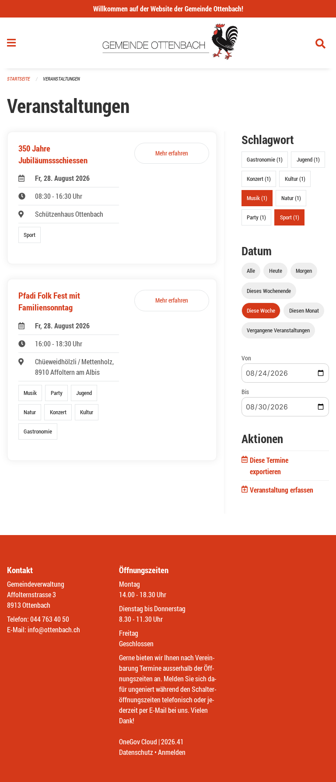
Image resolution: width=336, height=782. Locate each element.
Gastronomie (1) (265, 159)
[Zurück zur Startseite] (168, 43)
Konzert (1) (259, 178)
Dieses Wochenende (269, 290)
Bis (245, 391)
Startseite (18, 78)
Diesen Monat (304, 310)
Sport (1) (289, 217)
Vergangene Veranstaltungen (278, 330)
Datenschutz (136, 752)
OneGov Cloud (138, 741)
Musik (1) (257, 197)
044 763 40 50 (49, 618)
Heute (275, 270)
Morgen (304, 270)
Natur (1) (291, 197)
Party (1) (256, 217)
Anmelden (172, 752)
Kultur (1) (295, 178)
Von (246, 358)
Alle (251, 270)
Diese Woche (261, 310)
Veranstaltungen (61, 78)
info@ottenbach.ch (54, 629)
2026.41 (172, 741)
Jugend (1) (308, 159)
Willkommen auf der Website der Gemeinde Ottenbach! (168, 8)
